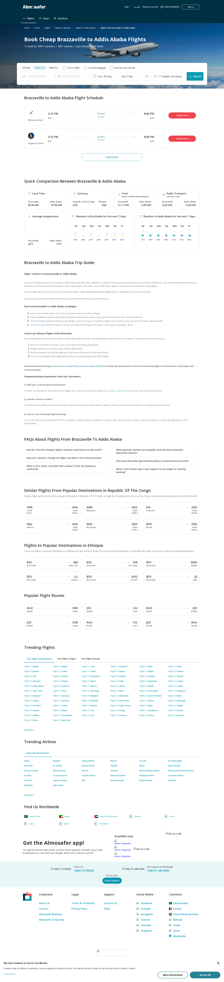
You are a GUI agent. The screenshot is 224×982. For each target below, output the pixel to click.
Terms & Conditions (83, 903)
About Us (44, 903)
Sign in (191, 7)
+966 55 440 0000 (158, 870)
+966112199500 (84, 870)
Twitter (145, 919)
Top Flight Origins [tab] (66, 658)
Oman (176, 925)
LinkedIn (146, 908)
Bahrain (177, 919)
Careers (43, 908)
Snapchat (146, 930)
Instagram (147, 914)
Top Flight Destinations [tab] (39, 658)
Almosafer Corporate (51, 919)
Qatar (176, 930)
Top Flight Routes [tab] (90, 658)
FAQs (107, 908)
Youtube (146, 925)
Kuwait (177, 908)
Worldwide (179, 936)
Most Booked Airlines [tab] (38, 753)
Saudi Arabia (180, 903)
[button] (26, 67)
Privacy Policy (79, 908)
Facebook (146, 903)
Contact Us (110, 903)
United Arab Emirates (186, 914)
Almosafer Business (50, 914)
